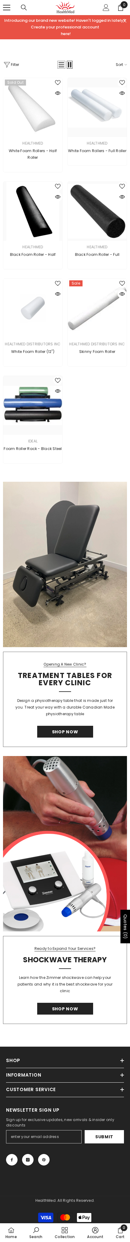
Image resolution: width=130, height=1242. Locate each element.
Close (124, 21)
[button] (61, 65)
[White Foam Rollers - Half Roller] (32, 107)
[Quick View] (57, 93)
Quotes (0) (125, 926)
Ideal (32, 441)
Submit (104, 1137)
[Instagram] (28, 1159)
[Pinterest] (44, 1159)
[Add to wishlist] (57, 82)
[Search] (24, 7)
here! (66, 34)
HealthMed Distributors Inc (32, 344)
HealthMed (32, 143)
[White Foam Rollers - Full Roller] (97, 107)
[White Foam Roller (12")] (32, 308)
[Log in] (106, 7)
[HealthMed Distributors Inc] (65, 564)
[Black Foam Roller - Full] (97, 211)
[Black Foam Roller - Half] (32, 211)
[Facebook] (12, 1159)
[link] (36, 1232)
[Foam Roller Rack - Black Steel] (32, 405)
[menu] (6, 7)
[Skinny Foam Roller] (97, 308)
